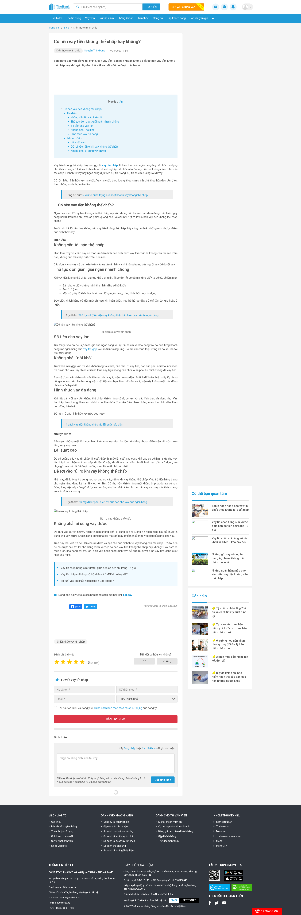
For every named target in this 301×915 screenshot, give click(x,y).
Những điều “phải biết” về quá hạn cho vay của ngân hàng (113, 502)
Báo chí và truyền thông (64, 826)
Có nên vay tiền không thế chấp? (83, 109)
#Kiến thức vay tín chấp (70, 641)
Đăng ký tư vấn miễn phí (116, 821)
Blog (66, 27)
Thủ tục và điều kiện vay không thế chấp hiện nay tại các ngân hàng (119, 315)
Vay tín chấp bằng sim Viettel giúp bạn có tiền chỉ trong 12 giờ (98, 568)
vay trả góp (90, 349)
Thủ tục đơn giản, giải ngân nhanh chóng (95, 121)
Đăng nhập (130, 748)
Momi (219, 841)
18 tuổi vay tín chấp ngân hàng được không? (87, 580)
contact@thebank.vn (65, 887)
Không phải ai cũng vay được (88, 150)
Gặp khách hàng (176, 18)
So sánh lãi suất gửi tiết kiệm (118, 850)
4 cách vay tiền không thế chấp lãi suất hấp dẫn (94, 424)
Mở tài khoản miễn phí (170, 821)
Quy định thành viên (62, 841)
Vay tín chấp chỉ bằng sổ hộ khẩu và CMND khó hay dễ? (94, 574)
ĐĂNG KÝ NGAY (116, 719)
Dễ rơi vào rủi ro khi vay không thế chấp (94, 146)
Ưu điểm (72, 113)
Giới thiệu (56, 821)
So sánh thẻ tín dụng (114, 845)
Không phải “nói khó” (83, 130)
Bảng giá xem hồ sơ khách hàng (175, 831)
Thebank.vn (222, 826)
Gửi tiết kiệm (106, 18)
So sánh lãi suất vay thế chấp (119, 841)
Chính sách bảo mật (62, 836)
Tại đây (127, 595)
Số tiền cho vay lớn (82, 125)
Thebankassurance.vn (228, 836)
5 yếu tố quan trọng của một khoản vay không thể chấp (115, 195)
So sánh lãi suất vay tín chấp (118, 836)
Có (144, 661)
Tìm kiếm (151, 7)
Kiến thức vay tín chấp (68, 50)
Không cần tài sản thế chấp (87, 117)
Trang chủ (54, 27)
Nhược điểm (74, 138)
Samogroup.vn (224, 821)
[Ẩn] (121, 101)
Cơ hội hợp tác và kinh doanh (174, 826)
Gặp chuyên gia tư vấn (115, 826)
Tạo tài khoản (149, 748)
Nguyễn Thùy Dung (94, 50)
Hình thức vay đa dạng (84, 134)
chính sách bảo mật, (106, 708)
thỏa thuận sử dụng (131, 708)
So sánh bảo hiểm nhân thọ (118, 831)
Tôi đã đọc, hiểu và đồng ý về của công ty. (107, 708)
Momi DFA (221, 845)
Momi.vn (221, 831)
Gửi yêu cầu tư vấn (183, 7)
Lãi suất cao (78, 142)
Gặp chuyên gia (199, 18)
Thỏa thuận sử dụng (62, 831)
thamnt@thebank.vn (70, 897)
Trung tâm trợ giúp (168, 841)
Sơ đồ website (59, 845)
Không (167, 661)
